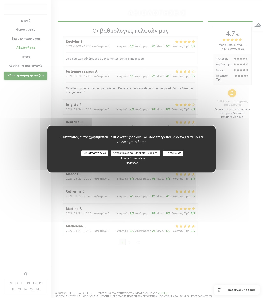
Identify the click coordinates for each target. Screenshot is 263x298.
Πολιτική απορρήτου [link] (133, 158)
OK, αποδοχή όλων (94, 153)
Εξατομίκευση (173, 153)
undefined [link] (132, 163)
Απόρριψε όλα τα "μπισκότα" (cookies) (135, 153)
